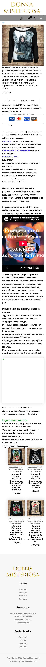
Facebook (23, 637)
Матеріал (6, 195)
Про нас (23, 596)
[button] (3, 23)
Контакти (23, 599)
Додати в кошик (28, 100)
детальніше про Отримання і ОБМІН (25, 353)
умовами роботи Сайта (27, 414)
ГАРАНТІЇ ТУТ (7, 160)
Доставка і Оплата (23, 620)
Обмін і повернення (23, 616)
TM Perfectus (15, 112)
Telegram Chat (23, 623)
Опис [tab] (10, 125)
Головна (6, 67)
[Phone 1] (21, 18)
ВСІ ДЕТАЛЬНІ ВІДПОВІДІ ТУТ (22, 135)
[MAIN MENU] (41, 18)
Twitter (23, 640)
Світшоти (16, 67)
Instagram (23, 643)
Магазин (23, 593)
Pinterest (23, 647)
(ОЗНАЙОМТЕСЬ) (16, 337)
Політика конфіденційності (23, 613)
